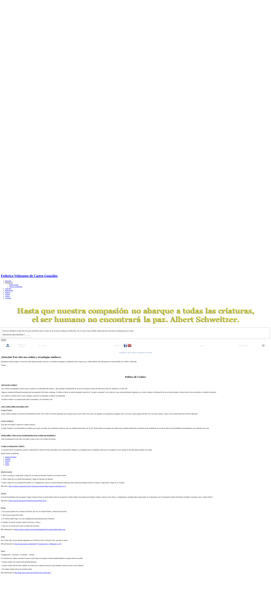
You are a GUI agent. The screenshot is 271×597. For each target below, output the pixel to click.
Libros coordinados (15, 287)
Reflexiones (9, 290)
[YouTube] (129, 347)
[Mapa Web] (7, 346)
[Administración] (263, 346)
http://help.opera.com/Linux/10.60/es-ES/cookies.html (33, 573)
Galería (7, 294)
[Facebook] (125, 346)
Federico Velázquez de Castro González (29, 276)
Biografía (8, 281)
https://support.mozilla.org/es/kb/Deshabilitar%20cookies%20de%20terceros (40, 529)
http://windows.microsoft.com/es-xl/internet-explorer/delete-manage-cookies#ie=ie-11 (37, 486)
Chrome (7, 459)
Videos (7, 296)
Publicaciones (14, 285)
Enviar (4, 340)
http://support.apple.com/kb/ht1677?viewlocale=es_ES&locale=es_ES (38, 544)
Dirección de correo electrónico (14, 334)
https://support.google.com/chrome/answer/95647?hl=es (27, 501)
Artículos (8, 288)
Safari (7, 463)
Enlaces (7, 292)
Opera (7, 465)
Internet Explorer (10, 457)
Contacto (8, 298)
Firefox (7, 461)
